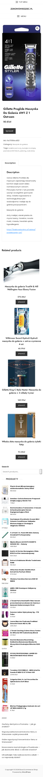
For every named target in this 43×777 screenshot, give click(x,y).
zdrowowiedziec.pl (22, 8)
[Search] (41, 471)
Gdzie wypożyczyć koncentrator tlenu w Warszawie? (19, 740)
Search (5, 466)
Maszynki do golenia (20, 144)
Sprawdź (9, 131)
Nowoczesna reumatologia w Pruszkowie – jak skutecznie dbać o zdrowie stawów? (21, 748)
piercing (23, 151)
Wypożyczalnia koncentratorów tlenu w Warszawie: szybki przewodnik (19, 733)
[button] (21, 16)
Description (10, 163)
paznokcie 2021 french (11, 151)
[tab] (10, 163)
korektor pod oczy (15, 148)
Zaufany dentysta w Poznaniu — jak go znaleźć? (19, 725)
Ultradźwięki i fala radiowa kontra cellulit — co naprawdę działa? (20, 756)
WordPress (26, 772)
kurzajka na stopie (28, 148)
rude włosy (31, 151)
